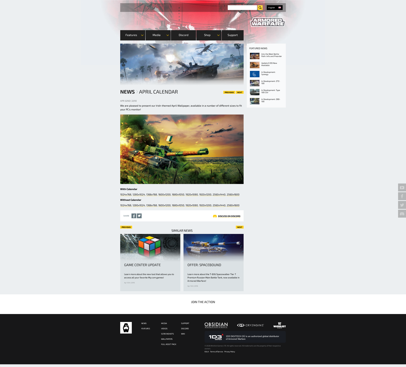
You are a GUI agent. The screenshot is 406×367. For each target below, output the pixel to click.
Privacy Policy (229, 352)
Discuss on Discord (229, 216)
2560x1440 (219, 194)
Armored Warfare (126, 328)
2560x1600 (233, 194)
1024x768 (125, 194)
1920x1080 (192, 194)
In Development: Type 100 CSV (270, 91)
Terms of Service (216, 352)
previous (229, 92)
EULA (207, 352)
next (239, 92)
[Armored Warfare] (268, 22)
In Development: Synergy (268, 73)
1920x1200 (205, 194)
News (127, 91)
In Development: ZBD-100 (270, 100)
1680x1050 (178, 194)
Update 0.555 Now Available (269, 64)
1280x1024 (139, 194)
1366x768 (151, 194)
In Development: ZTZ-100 (270, 82)
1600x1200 (164, 194)
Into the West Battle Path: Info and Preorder (271, 55)
